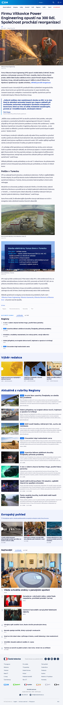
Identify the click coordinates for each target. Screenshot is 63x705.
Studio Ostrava (26, 670)
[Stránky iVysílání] (28, 684)
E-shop (6, 676)
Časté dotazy (7, 679)
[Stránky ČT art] (47, 684)
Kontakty (43, 679)
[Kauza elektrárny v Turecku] (28, 256)
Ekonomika (25, 308)
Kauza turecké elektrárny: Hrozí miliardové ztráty (13, 236)
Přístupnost (32, 701)
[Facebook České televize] (48, 659)
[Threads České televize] (58, 659)
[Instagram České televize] (45, 659)
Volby (21, 7)
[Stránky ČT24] (6, 684)
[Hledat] (53, 2)
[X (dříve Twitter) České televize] (55, 659)
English (15, 701)
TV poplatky (26, 667)
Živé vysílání (44, 664)
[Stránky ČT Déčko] (38, 684)
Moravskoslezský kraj (15, 308)
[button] (28, 220)
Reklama (6, 667)
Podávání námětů (27, 676)
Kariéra (43, 673)
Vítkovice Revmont (40, 297)
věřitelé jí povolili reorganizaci (41, 82)
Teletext (6, 670)
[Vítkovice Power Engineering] (31, 47)
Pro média (25, 664)
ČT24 (32, 308)
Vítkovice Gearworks (27, 297)
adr (2, 26)
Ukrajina (15, 7)
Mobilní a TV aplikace (46, 676)
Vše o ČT (25, 679)
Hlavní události (7, 7)
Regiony (38, 7)
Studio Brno (44, 667)
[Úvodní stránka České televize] (12, 659)
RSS (58, 701)
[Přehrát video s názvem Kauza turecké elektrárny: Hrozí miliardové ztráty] (28, 220)
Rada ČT (6, 673)
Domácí (27, 7)
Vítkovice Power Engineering (11, 297)
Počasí (24, 673)
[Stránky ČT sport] (16, 684)
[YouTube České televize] (52, 659)
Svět (33, 7)
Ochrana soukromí (23, 701)
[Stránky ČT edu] (56, 684)
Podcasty (43, 670)
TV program (7, 664)
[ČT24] (5, 2)
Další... (44, 7)
